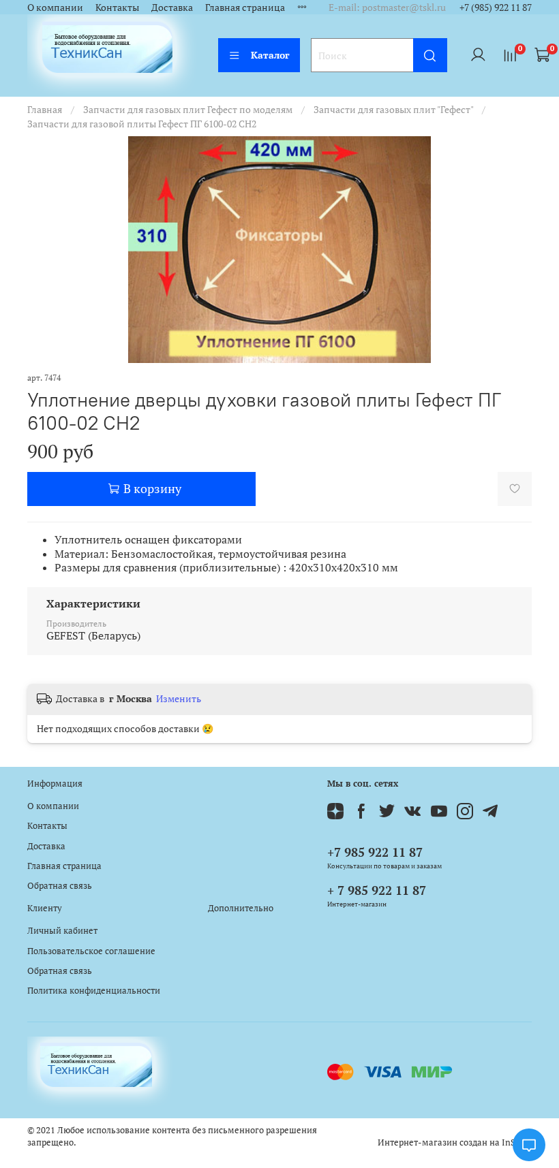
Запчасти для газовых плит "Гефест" (393, 109)
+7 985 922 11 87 (375, 852)
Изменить (178, 699)
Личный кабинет (62, 930)
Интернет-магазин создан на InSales (455, 1142)
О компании (55, 7)
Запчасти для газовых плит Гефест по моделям (187, 109)
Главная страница (245, 7)
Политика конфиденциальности (93, 990)
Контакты (117, 7)
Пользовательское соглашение (91, 951)
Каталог (270, 54)
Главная (44, 109)
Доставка (172, 7)
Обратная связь (59, 885)
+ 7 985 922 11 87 (376, 890)
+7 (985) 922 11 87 (495, 7)
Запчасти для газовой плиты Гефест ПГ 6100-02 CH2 (141, 123)
